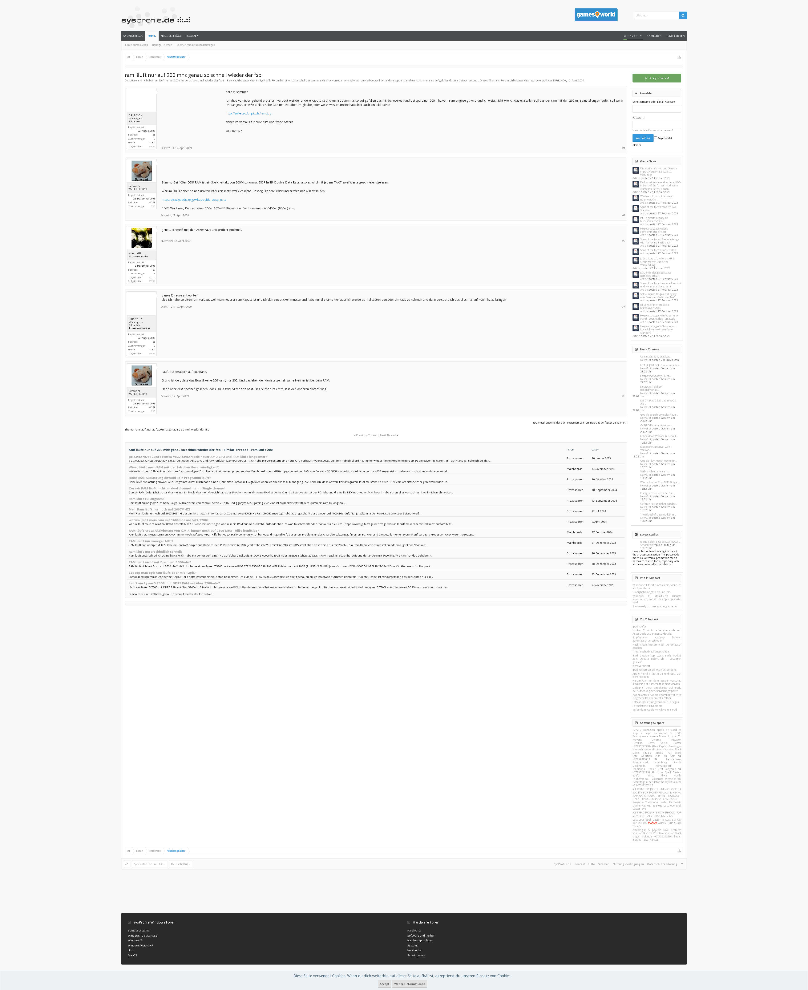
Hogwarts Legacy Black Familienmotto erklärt (654, 230)
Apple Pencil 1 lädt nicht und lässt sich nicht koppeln (657, 675)
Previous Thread (366, 435)
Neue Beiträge (171, 36)
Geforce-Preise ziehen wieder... (658, 504)
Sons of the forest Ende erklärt (658, 250)
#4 (623, 306)
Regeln (191, 36)
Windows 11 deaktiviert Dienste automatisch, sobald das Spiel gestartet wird (657, 599)
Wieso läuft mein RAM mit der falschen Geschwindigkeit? (174, 467)
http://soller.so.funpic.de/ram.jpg (248, 113)
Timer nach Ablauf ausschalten (651, 651)
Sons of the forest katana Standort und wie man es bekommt (660, 285)
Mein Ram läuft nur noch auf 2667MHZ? (160, 509)
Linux (131, 950)
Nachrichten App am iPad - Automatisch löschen (657, 646)
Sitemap (603, 864)
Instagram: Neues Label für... (657, 493)
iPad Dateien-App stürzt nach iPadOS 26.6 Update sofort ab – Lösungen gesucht (657, 659)
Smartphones (416, 955)
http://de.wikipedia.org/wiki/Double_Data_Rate (194, 199)
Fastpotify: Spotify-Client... (655, 376)
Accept (384, 984)
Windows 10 (135, 935)
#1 (623, 148)
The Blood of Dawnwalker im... (658, 514)
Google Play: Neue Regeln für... (658, 460)
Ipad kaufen (640, 626)
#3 (623, 240)
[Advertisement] (193, 116)
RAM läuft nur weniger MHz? (151, 541)
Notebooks (414, 950)
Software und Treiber (421, 935)
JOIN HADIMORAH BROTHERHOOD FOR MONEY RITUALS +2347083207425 (657, 814)
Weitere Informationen (409, 984)
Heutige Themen (162, 45)
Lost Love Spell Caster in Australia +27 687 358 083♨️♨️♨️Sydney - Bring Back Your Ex (657, 823)
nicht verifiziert (641, 666)
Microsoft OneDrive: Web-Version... (655, 448)
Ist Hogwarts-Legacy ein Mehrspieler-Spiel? (654, 219)
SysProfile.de (133, 36)
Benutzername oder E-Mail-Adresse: (654, 102)
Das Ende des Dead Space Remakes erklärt (655, 274)
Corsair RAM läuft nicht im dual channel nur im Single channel (177, 488)
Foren (152, 36)
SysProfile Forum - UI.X (148, 864)
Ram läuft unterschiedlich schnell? (155, 551)
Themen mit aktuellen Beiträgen (195, 45)
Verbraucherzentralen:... (654, 471)
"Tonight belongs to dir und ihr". (652, 592)
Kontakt (580, 864)
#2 (623, 215)
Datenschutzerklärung (662, 864)
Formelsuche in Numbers (647, 706)
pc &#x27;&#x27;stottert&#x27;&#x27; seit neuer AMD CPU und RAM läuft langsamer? (198, 456)
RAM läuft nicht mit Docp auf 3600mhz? (160, 562)
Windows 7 (135, 940)
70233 (152, 281)
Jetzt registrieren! (657, 78)
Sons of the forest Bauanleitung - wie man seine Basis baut (659, 241)
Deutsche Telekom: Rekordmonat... (651, 388)
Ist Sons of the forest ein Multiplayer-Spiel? (654, 306)
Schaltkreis (646, 545)
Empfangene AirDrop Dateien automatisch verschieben (657, 639)
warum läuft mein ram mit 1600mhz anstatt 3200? (169, 520)
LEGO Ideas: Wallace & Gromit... (659, 436)
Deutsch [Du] (179, 864)
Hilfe (591, 864)
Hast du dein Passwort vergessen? (653, 130)
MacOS (132, 955)
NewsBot (645, 360)
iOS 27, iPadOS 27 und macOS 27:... (658, 402)
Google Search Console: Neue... (659, 414)
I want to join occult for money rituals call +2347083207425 (657, 783)
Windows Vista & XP (140, 945)
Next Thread (388, 435)
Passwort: (638, 117)
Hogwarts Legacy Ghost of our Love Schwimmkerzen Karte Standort (658, 329)
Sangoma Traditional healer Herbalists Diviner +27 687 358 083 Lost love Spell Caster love (657, 805)
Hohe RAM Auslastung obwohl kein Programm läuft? (170, 478)
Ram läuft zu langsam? (146, 499)
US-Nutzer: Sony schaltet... (655, 356)
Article (636, 178)
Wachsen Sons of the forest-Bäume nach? (657, 197)
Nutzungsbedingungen (628, 864)
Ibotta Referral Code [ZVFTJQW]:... (660, 542)
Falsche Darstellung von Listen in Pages (656, 702)
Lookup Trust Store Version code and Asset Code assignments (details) (657, 632)
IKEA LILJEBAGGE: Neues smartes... (660, 365)
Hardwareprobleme (420, 940)
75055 (152, 146)
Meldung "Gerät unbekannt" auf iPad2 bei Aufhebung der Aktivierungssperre (657, 689)
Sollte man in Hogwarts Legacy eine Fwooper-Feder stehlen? (658, 295)
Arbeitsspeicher (519, 80)
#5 (623, 396)
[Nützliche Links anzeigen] (679, 57)
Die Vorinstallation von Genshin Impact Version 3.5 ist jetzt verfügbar (659, 172)
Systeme (413, 945)
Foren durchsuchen (136, 45)
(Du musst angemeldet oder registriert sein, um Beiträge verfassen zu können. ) (580, 422)
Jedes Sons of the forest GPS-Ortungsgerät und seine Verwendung (657, 262)
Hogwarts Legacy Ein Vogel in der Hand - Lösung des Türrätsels (660, 317)
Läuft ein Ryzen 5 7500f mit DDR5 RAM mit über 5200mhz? (174, 583)
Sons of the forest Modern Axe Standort (658, 208)
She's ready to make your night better (655, 606)
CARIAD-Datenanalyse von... (656, 425)
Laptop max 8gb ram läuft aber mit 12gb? (162, 572)
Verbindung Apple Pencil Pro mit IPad (655, 709)
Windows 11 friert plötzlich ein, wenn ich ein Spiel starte (657, 586)
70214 (152, 277)
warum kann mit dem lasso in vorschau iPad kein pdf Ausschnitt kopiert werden (657, 682)
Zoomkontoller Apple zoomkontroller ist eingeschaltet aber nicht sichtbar (657, 696)
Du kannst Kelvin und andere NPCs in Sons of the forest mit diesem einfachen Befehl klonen (660, 186)
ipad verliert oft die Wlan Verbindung (654, 669)
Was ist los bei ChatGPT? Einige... (659, 482)
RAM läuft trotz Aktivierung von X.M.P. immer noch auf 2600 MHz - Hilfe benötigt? (194, 530)
